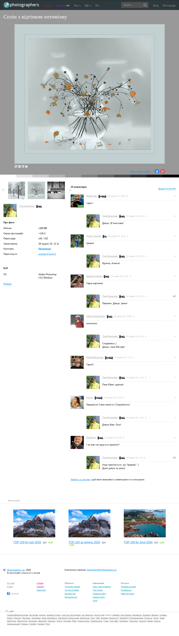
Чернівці (40, 624)
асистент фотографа (71, 615)
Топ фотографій (72, 590)
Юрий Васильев (94, 357)
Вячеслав (91, 196)
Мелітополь (22, 621)
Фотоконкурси (71, 597)
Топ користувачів (72, 587)
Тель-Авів (113, 621)
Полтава (67, 621)
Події (95, 601)
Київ (98, 618)
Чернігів (32, 624)
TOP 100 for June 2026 (138, 542)
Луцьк (156, 618)
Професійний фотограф (17, 615)
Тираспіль (133, 621)
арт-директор (87, 615)
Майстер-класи (127, 594)
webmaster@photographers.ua (101, 570)
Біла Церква (126, 615)
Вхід (156, 5)
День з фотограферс (102, 587)
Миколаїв (42, 621)
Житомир (26, 618)
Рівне (74, 621)
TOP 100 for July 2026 (27, 542)
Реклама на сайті (128, 587)
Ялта (47, 624)
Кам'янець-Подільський (68, 618)
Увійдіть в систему (80, 479)
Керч (93, 618)
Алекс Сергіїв (93, 236)
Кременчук (114, 618)
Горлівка (163, 615)
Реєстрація (169, 5)
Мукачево (32, 621)
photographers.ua (15, 570)
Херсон (157, 621)
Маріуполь (11, 621)
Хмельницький (13, 624)
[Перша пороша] (16, 183)
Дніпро (10, 618)
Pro (97, 5)
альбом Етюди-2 (47, 254)
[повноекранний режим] (26, 166)
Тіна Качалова (26, 206)
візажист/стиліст (54, 615)
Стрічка (47, 5)
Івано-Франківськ (49, 618)
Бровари (146, 615)
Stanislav (91, 437)
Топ (76, 5)
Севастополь (83, 621)
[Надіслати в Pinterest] (162, 172)
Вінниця (154, 615)
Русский (10, 583)
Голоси (7, 284)
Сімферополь (96, 621)
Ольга (89, 397)
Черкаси (24, 624)
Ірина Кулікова (94, 276)
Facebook (14, 594)
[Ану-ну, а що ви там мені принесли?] (56, 183)
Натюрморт (44, 248)
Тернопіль (123, 621)
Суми (105, 621)
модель (42, 615)
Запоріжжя (36, 618)
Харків (150, 621)
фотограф (33, 615)
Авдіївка (116, 615)
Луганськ (148, 618)
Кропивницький (136, 618)
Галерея (62, 5)
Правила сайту (99, 594)
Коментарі (41, 590)
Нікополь (51, 621)
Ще (87, 5)
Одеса (59, 621)
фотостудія (99, 615)
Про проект (98, 590)
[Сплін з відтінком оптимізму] (36, 183)
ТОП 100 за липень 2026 (84, 542)
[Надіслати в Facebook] (157, 172)
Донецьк (17, 618)
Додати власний (167, 188)
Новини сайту (99, 597)
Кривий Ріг (124, 618)
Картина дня (70, 594)
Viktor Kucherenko (95, 316)
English (10, 587)
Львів (162, 618)
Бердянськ (137, 615)
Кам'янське (85, 618)
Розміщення (126, 590)
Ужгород (142, 621)
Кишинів (104, 618)
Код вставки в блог (141, 171)
